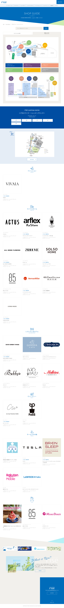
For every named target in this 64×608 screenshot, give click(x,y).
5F (16, 123)
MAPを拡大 (32, 159)
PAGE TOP (52, 602)
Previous (2, 548)
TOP (3, 24)
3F (37, 120)
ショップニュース (46, 5)
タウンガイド (16, 5)
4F (47, 120)
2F (26, 120)
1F (16, 120)
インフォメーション (9, 5)
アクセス (56, 5)
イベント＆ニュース (38, 5)
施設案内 (51, 5)
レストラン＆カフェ (30, 5)
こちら (33, 17)
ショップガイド (22, 5)
